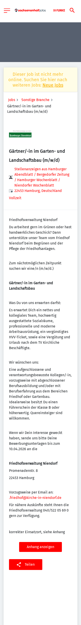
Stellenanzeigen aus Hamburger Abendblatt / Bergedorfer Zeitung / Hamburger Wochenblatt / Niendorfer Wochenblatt (41, 177)
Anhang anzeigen (40, 547)
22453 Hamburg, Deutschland (38, 191)
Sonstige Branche (35, 100)
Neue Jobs (53, 85)
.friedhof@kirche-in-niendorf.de (35, 498)
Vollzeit (15, 198)
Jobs (11, 100)
